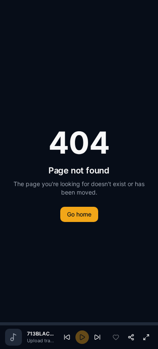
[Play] (82, 337)
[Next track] (97, 337)
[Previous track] (67, 337)
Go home (79, 214)
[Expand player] (146, 337)
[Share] (131, 337)
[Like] (116, 337)
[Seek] (79, 324)
